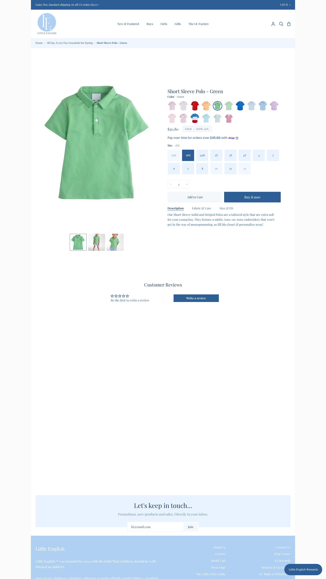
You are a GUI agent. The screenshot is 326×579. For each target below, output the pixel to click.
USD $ (284, 4)
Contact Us (283, 547)
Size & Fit (226, 208)
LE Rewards (283, 561)
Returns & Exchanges (276, 567)
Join (190, 527)
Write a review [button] (196, 298)
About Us (219, 547)
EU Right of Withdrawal (275, 574)
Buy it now (252, 197)
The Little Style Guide (210, 574)
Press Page (218, 567)
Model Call (218, 561)
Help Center (282, 554)
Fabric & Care (201, 208)
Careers (220, 554)
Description (176, 208)
